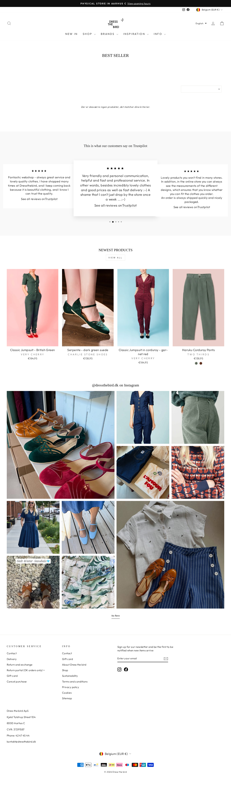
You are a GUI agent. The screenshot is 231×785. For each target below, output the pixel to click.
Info (158, 34)
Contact (12, 653)
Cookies (67, 692)
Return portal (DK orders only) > (26, 670)
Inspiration (134, 34)
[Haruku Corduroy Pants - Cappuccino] (200, 363)
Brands (108, 34)
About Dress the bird (74, 664)
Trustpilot (51, 199)
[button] (201, 23)
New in (71, 34)
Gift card (12, 675)
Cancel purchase (17, 681)
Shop (88, 34)
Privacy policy (70, 687)
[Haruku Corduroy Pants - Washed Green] (196, 363)
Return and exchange (19, 664)
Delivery (12, 659)
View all (115, 257)
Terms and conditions (74, 681)
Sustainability (70, 675)
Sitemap (67, 698)
